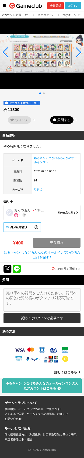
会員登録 (55, 5)
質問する (63, 120)
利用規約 (35, 434)
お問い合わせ (13, 419)
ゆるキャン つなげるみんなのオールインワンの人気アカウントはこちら (42, 385)
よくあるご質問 (14, 414)
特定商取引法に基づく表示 (60, 434)
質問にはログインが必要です (42, 318)
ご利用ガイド (54, 409)
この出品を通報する (67, 268)
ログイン (73, 5)
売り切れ (56, 242)
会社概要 (10, 409)
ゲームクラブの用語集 (41, 414)
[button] (5, 52)
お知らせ (62, 414)
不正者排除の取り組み (19, 439)
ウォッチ (21, 120)
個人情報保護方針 (16, 434)
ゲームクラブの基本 (30, 409)
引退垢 (38, 189)
